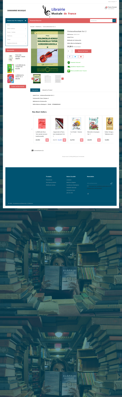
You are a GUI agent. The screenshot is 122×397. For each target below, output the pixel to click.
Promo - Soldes (11, 32)
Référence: (70, 34)
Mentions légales (71, 182)
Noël (8, 25)
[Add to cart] (47, 140)
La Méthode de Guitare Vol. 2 (19, 75)
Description (35, 90)
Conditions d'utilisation (73, 185)
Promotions (49, 180)
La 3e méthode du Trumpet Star (20, 65)
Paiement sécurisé (35, 20)
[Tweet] (75, 56)
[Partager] (69, 56)
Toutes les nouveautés (17, 86)
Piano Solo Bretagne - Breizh (20, 55)
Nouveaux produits (51, 182)
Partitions (9, 35)
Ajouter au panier (83, 51)
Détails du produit (47, 90)
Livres (8, 39)
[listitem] (42, 129)
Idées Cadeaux (11, 28)
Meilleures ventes (50, 185)
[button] (32, 129)
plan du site (70, 192)
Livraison (69, 180)
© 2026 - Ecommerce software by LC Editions (20, 203)
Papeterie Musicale (12, 43)
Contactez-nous (71, 190)
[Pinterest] (81, 56)
